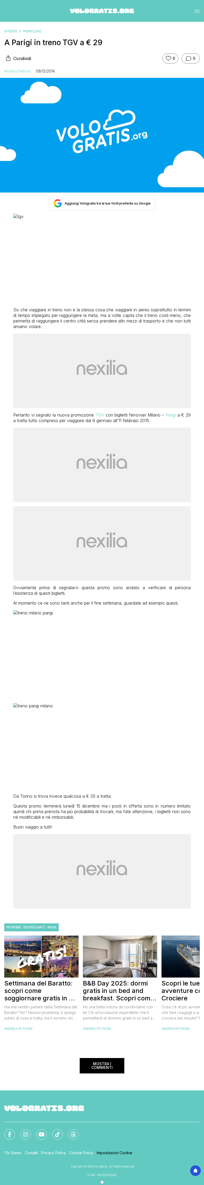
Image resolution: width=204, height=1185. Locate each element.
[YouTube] (38, 1131)
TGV (99, 415)
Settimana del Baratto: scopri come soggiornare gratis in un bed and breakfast (40, 991)
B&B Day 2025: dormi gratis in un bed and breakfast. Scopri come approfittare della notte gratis (118, 991)
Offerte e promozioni (22, 31)
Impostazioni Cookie (114, 1152)
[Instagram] (22, 1131)
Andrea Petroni (17, 71)
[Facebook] (6, 1131)
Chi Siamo (13, 1152)
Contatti (31, 1152)
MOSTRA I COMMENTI (102, 1065)
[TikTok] (54, 1131)
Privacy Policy (53, 1152)
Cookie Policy (81, 1152)
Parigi (170, 415)
